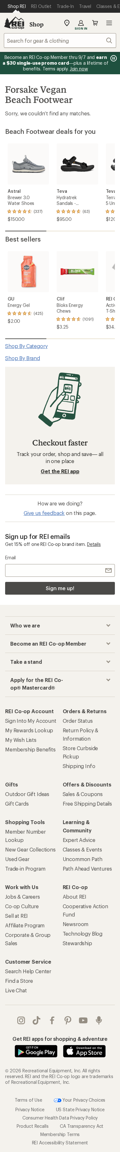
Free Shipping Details (87, 804)
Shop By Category (26, 346)
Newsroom (76, 924)
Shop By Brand (22, 358)
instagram (21, 1020)
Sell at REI (16, 916)
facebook (52, 1020)
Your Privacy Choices (83, 1099)
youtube (83, 1020)
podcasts (99, 1020)
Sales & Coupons (83, 794)
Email (10, 557)
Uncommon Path (82, 859)
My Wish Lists (20, 740)
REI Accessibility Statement (60, 1142)
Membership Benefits (30, 749)
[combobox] (60, 40)
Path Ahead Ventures (87, 869)
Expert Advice (79, 840)
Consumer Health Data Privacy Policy (60, 1117)
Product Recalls (33, 1126)
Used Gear (17, 859)
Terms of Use (28, 1099)
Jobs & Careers (22, 897)
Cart (95, 23)
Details (94, 544)
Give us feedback (44, 513)
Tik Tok (36, 1020)
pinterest (68, 1020)
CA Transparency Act (81, 1126)
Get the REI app (60, 471)
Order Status (78, 721)
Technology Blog (83, 934)
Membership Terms (60, 1134)
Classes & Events (82, 849)
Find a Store (19, 981)
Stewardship (77, 943)
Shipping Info (79, 766)
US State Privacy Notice (80, 1109)
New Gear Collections (30, 849)
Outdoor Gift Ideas (27, 794)
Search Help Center (28, 971)
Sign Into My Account (30, 721)
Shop (36, 24)
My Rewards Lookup (29, 730)
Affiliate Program (24, 925)
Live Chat (16, 990)
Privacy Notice (29, 1109)
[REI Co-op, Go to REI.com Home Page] (14, 23)
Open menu (109, 23)
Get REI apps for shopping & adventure (60, 1039)
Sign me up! (60, 588)
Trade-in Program (25, 869)
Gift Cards (16, 804)
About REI (75, 897)
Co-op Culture (22, 906)
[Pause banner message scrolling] (112, 58)
